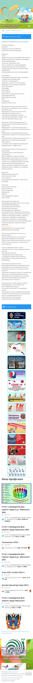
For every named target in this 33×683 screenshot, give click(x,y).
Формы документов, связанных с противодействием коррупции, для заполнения (15, 211)
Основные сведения (8, 45)
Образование (6, 75)
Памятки (4, 194)
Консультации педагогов (9, 187)
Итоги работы (6, 92)
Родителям (5, 185)
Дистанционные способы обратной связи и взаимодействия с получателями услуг (15, 284)
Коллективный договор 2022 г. (15, 585)
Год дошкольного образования (11, 299)
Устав (3, 56)
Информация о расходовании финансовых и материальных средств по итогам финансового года (16, 134)
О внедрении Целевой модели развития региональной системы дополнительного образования (14, 258)
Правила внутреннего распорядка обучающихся (16, 57)
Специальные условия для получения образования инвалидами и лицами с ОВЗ (14, 116)
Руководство (5, 101)
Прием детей (5, 192)
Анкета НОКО (6, 198)
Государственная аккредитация (11, 79)
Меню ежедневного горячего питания (13, 156)
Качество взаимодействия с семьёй (12, 247)
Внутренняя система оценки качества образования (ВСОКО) (13, 94)
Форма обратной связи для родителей (13, 163)
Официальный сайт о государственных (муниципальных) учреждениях (13, 229)
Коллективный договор (8, 61)
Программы (5, 88)
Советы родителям (7, 190)
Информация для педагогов (10, 174)
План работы (6, 90)
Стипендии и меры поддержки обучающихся (15, 143)
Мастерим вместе (7, 188)
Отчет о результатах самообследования (14, 65)
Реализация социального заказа (11, 263)
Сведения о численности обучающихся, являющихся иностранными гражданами (14, 83)
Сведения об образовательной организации (15, 41)
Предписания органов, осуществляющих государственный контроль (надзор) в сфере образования (15, 68)
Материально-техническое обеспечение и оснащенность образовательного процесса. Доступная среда (15, 108)
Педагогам (5, 172)
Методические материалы (9, 208)
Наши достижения (7, 169)
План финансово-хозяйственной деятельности (15, 138)
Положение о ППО (10, 542)
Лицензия (4, 47)
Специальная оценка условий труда (12, 255)
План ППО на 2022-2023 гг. (13, 572)
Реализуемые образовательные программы (15, 77)
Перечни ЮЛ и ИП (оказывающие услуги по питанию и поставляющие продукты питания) (15, 160)
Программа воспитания (9, 97)
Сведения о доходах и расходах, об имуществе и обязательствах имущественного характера (16, 214)
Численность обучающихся (10, 81)
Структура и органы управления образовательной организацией (11, 49)
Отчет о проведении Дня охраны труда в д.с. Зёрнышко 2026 (16, 510)
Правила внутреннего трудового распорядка (15, 59)
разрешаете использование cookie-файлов (11, 677)
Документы (5, 54)
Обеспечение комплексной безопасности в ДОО (16, 240)
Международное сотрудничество (11, 145)
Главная (7, 30)
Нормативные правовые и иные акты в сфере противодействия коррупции (15, 204)
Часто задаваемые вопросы (10, 196)
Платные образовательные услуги (12, 119)
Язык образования (7, 86)
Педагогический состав (9, 103)
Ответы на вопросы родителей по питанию (15, 165)
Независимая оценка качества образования (15, 72)
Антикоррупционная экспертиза (11, 206)
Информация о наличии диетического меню (15, 158)
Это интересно (6, 178)
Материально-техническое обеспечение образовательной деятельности (14, 112)
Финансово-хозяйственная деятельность (14, 122)
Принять (28, 674)
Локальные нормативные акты (11, 63)
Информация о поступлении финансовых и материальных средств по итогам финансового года (16, 129)
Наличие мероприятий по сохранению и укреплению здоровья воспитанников (14, 237)
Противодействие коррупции (10, 201)
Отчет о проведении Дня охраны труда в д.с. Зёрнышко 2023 (16, 557)
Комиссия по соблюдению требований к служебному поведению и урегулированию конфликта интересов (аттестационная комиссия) (16, 219)
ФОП (3, 99)
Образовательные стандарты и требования (15, 167)
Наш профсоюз (6, 226)
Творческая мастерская (9, 176)
